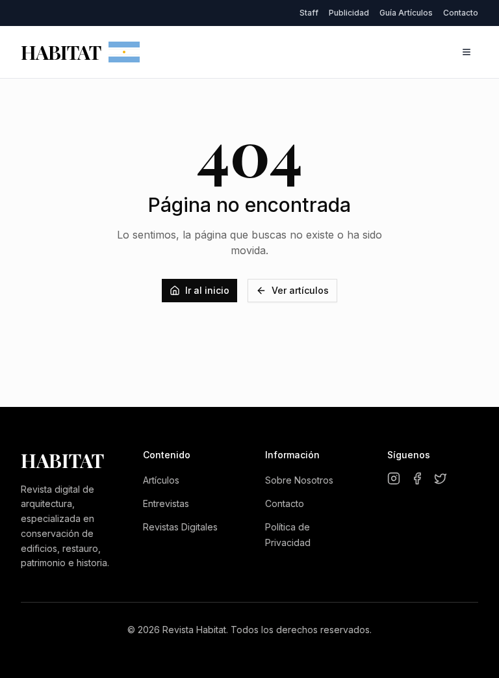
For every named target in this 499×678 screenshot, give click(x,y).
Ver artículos (300, 290)
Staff (309, 13)
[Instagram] (393, 478)
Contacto (460, 13)
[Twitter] (440, 478)
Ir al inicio (207, 290)
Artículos (161, 480)
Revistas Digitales (180, 526)
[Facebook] (417, 478)
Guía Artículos (406, 13)
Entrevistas (166, 503)
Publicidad (349, 13)
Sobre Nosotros (299, 480)
